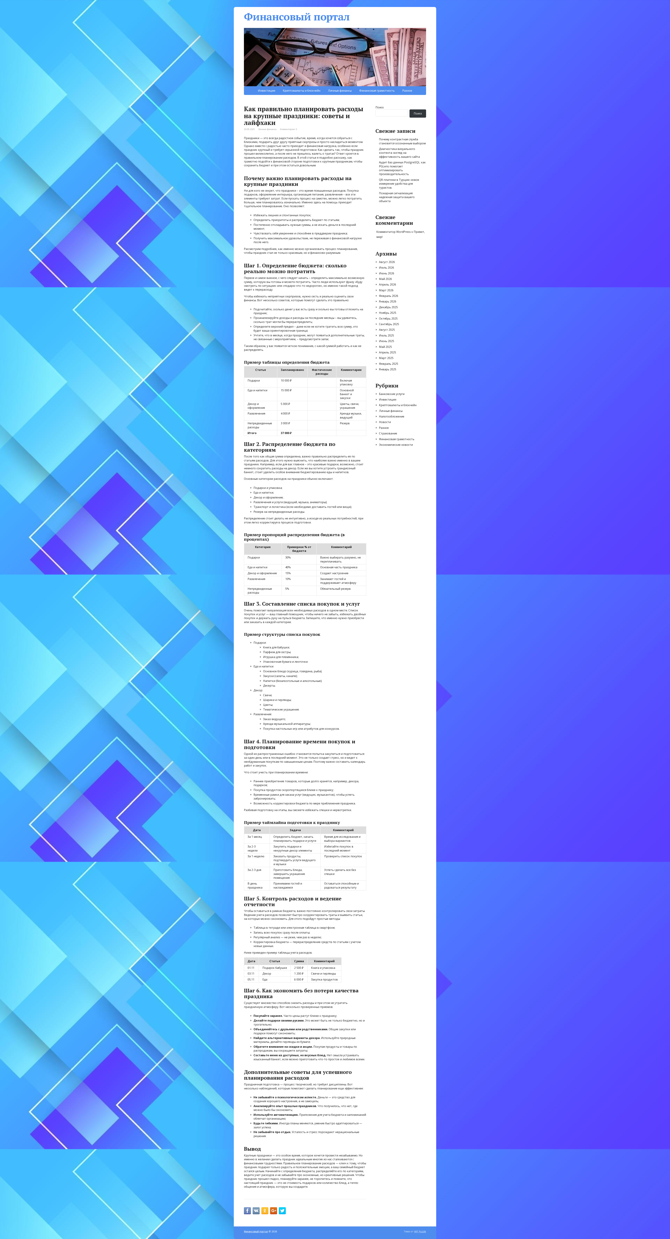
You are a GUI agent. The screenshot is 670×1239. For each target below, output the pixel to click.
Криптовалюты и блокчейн (301, 91)
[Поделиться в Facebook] (247, 1210)
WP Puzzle (420, 1231)
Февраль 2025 (388, 364)
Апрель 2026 (387, 284)
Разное (407, 91)
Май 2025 (385, 347)
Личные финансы (340, 91)
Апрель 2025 (387, 352)
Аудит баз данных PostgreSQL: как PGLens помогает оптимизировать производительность (402, 168)
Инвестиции (266, 91)
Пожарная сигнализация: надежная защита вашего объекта (397, 197)
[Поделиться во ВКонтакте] (256, 1210)
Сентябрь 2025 (389, 324)
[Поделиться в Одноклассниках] (264, 1210)
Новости (385, 422)
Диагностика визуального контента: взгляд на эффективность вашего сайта (399, 153)
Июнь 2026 (386, 273)
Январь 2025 (387, 369)
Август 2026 (387, 262)
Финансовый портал (297, 16)
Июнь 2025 (386, 341)
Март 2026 (386, 290)
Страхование (388, 433)
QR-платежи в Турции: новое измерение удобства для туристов (399, 184)
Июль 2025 (386, 335)
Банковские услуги (391, 394)
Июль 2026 (386, 267)
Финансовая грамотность (377, 91)
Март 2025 (386, 358)
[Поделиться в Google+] (273, 1210)
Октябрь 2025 (388, 318)
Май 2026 (385, 279)
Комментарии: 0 (288, 129)
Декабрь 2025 (388, 307)
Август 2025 (387, 330)
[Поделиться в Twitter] (282, 1210)
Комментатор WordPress (393, 232)
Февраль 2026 (388, 296)
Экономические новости (396, 445)
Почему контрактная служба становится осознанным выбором (402, 141)
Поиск (379, 107)
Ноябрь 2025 (387, 313)
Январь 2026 (387, 301)
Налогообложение (391, 416)
